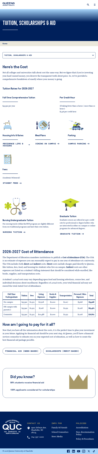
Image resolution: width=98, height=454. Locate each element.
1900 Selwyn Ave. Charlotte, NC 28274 (38, 430)
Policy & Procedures (85, 439)
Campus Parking (77, 144)
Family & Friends (59, 427)
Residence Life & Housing (13, 145)
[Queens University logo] (9, 4)
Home (5, 43)
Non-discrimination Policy (85, 433)
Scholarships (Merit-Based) (62, 351)
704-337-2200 (37, 437)
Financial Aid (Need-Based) (21, 351)
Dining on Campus (45, 144)
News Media (57, 436)
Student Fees (10, 183)
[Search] (88, 4)
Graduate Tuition (70, 234)
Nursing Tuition (12, 232)
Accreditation (82, 427)
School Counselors (60, 432)
